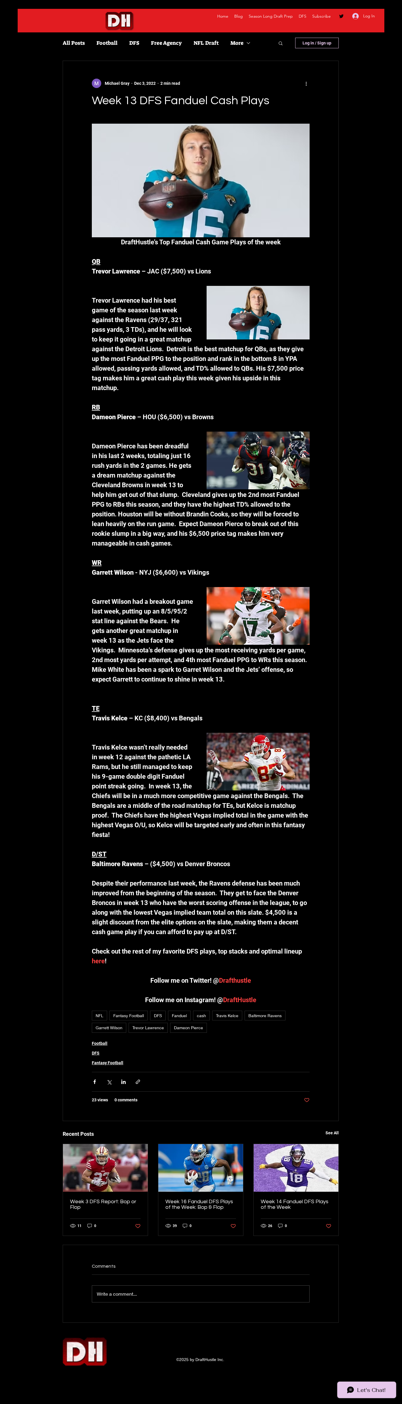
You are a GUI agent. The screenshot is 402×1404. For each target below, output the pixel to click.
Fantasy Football (128, 1015)
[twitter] (341, 16)
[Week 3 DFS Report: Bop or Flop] (105, 1168)
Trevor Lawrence (148, 1027)
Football (107, 43)
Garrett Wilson (109, 1027)
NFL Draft (206, 43)
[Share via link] (138, 1082)
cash (201, 1015)
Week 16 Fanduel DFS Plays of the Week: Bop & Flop (199, 1204)
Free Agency (166, 43)
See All (332, 1133)
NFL (99, 1015)
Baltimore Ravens (265, 1015)
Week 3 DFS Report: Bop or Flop (103, 1204)
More (236, 43)
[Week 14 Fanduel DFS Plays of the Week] (296, 1168)
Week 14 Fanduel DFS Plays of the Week (294, 1204)
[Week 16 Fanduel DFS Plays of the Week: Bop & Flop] (200, 1168)
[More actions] (306, 83)
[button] (280, 43)
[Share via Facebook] (94, 1082)
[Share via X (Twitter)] (109, 1082)
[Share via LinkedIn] (123, 1082)
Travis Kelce (227, 1015)
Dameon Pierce (188, 1027)
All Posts (74, 43)
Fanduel (179, 1015)
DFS (134, 43)
